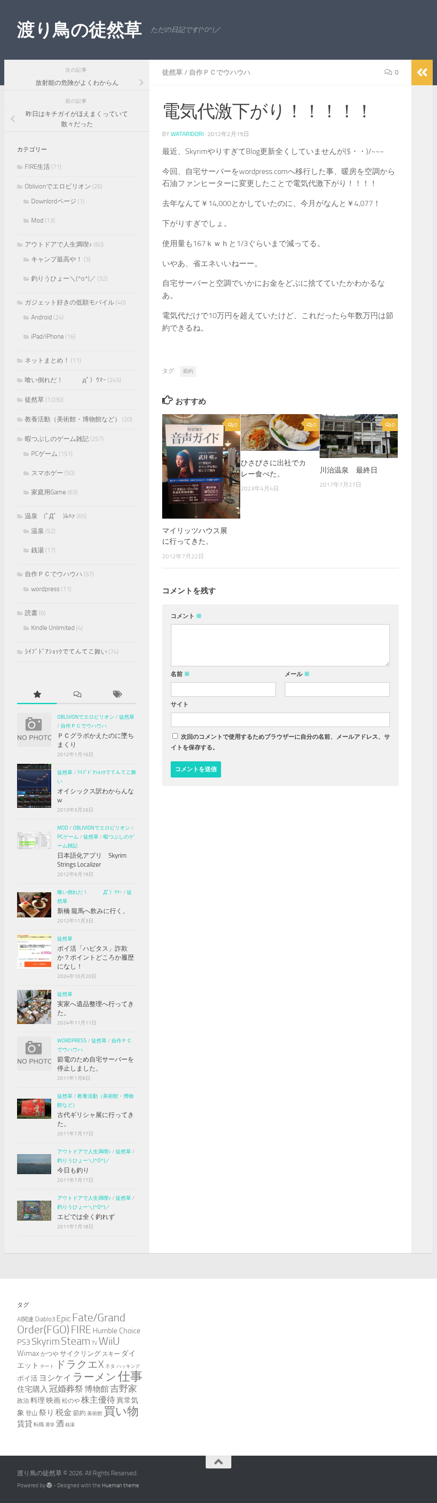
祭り (46, 1412)
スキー (111, 1354)
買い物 (121, 1411)
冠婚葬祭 (66, 1389)
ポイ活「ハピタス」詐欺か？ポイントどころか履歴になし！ (95, 957)
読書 (31, 613)
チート (47, 1366)
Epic (63, 1318)
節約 (188, 371)
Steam (75, 1341)
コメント (186, 616)
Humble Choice (116, 1330)
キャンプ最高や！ (56, 259)
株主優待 (98, 1400)
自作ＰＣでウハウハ (220, 72)
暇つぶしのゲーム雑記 (57, 439)
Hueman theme (120, 1485)
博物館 (96, 1389)
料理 (37, 1400)
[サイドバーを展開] (422, 72)
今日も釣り (73, 1170)
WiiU (109, 1341)
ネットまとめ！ (47, 360)
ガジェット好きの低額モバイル (69, 302)
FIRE (81, 1329)
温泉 (37, 531)
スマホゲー (47, 473)
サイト (180, 704)
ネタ (110, 1366)
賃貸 (24, 1423)
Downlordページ (53, 201)
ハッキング (128, 1366)
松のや (71, 1400)
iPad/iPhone (47, 336)
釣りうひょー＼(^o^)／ (63, 278)
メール (297, 674)
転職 (39, 1424)
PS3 (23, 1342)
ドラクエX (79, 1364)
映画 (53, 1400)
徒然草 (172, 72)
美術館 (94, 1413)
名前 (180, 674)
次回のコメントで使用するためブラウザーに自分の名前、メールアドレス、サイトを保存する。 (280, 742)
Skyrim (46, 1341)
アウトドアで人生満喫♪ (58, 244)
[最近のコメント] (76, 695)
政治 (23, 1400)
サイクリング (80, 1353)
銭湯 (37, 550)
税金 (63, 1412)
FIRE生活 (37, 167)
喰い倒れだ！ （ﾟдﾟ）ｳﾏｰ (65, 380)
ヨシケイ (55, 1378)
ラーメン (95, 1377)
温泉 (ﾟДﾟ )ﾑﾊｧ (50, 516)
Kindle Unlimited (53, 628)
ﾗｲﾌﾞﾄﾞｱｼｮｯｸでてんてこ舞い (66, 652)
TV (94, 1343)
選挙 (50, 1425)
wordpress (45, 589)
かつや (49, 1354)
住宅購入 (32, 1389)
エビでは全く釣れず (86, 1217)
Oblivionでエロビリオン (58, 186)
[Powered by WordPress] (49, 1485)
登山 (32, 1413)
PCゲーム (44, 454)
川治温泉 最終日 (349, 470)
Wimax (28, 1353)
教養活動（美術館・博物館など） (73, 419)
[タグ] (117, 695)
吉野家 (123, 1389)
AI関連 (25, 1319)
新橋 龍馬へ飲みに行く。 (93, 911)
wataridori (187, 134)
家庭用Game (48, 492)
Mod (37, 220)
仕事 (130, 1376)
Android (41, 317)
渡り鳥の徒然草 (79, 30)
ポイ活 (27, 1378)
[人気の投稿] (37, 695)
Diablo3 (45, 1319)
